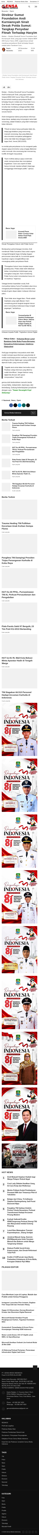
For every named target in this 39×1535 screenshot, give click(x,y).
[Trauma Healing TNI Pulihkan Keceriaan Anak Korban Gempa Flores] (6, 430)
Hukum (4, 1472)
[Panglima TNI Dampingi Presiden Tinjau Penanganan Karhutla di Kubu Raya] (6, 442)
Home (3, 1)
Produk (4, 1510)
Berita (3, 1504)
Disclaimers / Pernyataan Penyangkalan (14, 1435)
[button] (28, 405)
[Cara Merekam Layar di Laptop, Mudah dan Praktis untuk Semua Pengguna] (19, 1290)
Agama (4, 1514)
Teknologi (5, 1485)
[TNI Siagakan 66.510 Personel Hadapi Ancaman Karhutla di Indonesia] (6, 491)
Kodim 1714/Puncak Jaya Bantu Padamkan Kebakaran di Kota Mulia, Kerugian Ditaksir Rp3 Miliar (22, 1259)
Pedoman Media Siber (21, 1)
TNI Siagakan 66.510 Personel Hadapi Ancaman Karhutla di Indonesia (23, 486)
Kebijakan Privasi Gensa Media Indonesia (15, 1438)
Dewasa (4, 1476)
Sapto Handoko (9, 49)
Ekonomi (4, 1479)
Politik (4, 1469)
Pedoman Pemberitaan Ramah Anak (13, 1432)
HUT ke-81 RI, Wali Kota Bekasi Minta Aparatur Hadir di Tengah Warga (17, 660)
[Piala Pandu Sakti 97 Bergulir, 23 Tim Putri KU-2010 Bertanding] (6, 467)
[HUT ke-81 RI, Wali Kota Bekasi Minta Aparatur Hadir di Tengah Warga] (6, 479)
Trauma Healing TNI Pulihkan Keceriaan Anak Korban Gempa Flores (24, 425)
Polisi (3, 1459)
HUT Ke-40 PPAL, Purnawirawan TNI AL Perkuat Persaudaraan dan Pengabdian (24, 449)
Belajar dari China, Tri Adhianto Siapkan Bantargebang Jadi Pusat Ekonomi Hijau (21, 1201)
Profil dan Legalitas (8, 1426)
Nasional (6, 400)
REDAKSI (10, 1)
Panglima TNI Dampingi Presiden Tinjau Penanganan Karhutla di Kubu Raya (24, 437)
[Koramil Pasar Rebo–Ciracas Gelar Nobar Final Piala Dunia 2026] (11, 238)
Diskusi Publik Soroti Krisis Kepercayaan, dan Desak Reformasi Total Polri (22, 1250)
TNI (3, 1456)
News (13, 400)
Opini (19, 400)
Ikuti (33, 413)
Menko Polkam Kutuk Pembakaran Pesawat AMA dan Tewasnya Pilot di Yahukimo (22, 1192)
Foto (3, 1498)
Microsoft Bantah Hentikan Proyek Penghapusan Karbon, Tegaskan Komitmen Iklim (18, 1320)
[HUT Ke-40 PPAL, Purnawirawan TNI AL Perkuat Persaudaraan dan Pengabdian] (6, 454)
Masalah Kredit (6, 1526)
